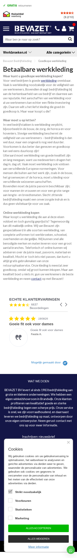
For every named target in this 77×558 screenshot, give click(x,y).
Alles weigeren (38, 538)
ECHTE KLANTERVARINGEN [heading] (34, 299)
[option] (40, 5)
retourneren (19, 5)
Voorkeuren (23, 500)
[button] (61, 304)
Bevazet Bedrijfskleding (17, 61)
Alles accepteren (38, 528)
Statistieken (23, 509)
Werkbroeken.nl (16, 52)
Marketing (22, 518)
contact (36, 278)
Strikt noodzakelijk (28, 492)
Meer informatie (38, 546)
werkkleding (49, 80)
